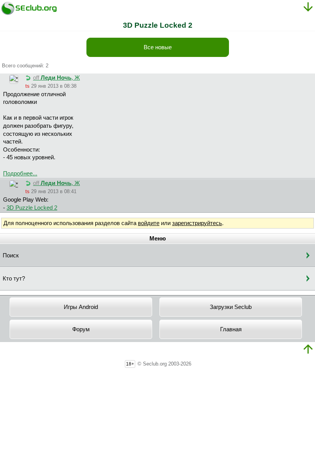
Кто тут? (14, 278)
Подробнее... (20, 173)
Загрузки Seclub (231, 307)
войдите (148, 223)
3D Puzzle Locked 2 (32, 208)
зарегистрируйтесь (197, 223)
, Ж (56, 78)
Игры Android (81, 307)
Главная (231, 329)
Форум (81, 329)
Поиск (11, 255)
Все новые (158, 47)
